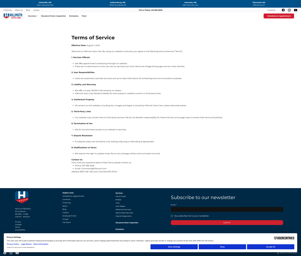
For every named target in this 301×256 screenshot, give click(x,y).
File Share (66, 222)
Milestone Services (123, 209)
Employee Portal (69, 216)
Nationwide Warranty (124, 213)
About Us (19, 10)
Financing (8, 10)
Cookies (18, 224)
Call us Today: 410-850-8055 (150, 10)
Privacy (18, 222)
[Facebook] (283, 10)
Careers (36, 10)
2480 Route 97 (259, 5)
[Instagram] (289, 10)
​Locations (66, 199)
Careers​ (65, 212)
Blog (28, 10)
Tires (117, 203)
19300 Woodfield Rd (117, 5)
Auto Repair (120, 206)
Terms (17, 227)
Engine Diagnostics (124, 216)
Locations (271, 10)
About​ (64, 206)
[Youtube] (295, 10)
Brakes (118, 200)
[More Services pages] (37, 16)
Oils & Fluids (121, 196)
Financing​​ (66, 203)
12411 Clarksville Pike (45, 5)
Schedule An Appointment (73, 196)
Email (174, 205)
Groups (65, 219)
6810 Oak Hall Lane (190, 5)
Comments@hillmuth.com (94, 168)
